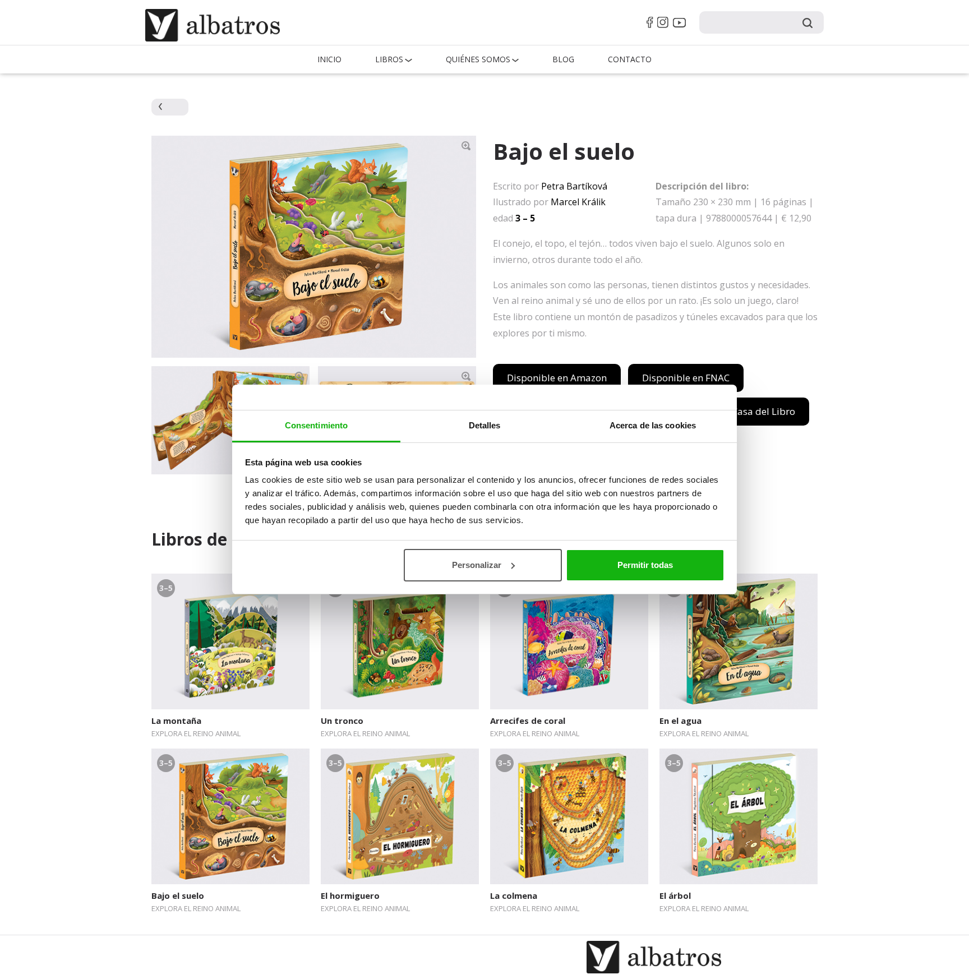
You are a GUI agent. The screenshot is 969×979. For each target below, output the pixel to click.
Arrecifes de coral (527, 720)
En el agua (680, 720)
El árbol (675, 895)
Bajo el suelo (177, 895)
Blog (563, 59)
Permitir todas (645, 565)
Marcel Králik (578, 202)
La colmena (513, 895)
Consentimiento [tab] (316, 425)
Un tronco (342, 720)
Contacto (630, 59)
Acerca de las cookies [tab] (653, 425)
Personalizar (476, 565)
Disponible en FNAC (686, 377)
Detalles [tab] (485, 425)
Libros (389, 59)
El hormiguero (350, 895)
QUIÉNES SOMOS (478, 59)
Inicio (329, 59)
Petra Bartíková (574, 186)
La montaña (176, 720)
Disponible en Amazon (557, 377)
